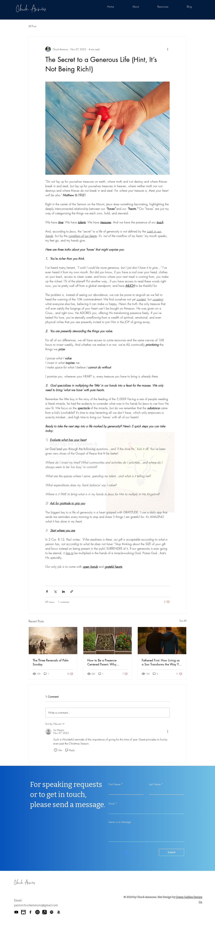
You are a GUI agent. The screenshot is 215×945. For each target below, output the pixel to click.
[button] (169, 437)
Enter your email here (62, 476)
